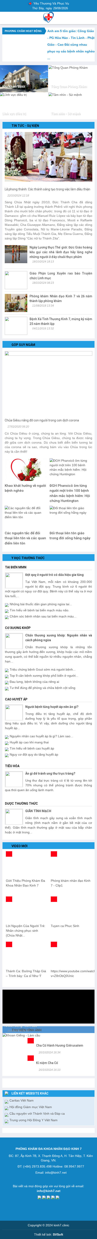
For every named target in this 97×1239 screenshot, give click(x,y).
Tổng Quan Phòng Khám (69, 86)
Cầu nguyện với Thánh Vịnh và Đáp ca (37, 1113)
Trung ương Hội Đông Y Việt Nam (33, 1120)
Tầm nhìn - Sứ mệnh (66, 114)
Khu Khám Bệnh (13, 86)
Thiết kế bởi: (48, 1234)
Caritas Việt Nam (21, 1100)
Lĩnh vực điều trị (14, 114)
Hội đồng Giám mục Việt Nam (30, 1107)
